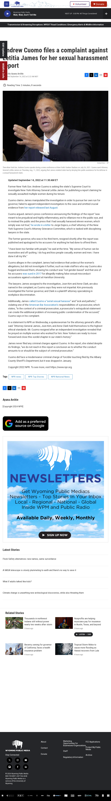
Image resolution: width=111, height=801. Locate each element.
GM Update (3, 49)
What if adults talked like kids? (17, 581)
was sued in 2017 (32, 273)
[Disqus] (55, 695)
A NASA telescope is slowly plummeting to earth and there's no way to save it (39, 570)
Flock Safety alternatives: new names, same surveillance (29, 559)
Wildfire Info (3, 70)
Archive (89, 755)
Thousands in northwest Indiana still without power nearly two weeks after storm (38, 621)
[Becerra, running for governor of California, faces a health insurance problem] (14, 649)
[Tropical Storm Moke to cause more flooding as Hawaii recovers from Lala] (64, 649)
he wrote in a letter (41, 225)
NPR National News (60, 377)
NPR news (16, 377)
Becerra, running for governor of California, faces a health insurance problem (38, 647)
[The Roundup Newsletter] (55, 489)
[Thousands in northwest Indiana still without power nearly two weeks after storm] (14, 623)
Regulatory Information (73, 757)
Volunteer (80, 4)
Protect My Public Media (93, 748)
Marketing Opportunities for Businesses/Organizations (73, 743)
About (43, 742)
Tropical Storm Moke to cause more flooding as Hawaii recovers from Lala (86, 647)
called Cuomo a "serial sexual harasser (49, 301)
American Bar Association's (44, 304)
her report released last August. (41, 207)
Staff (65, 751)
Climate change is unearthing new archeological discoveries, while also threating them (43, 593)
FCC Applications (93, 742)
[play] (7, 13)
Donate (100, 4)
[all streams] (107, 13)
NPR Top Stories (36, 377)
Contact (44, 748)
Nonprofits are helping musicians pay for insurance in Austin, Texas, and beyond (87, 621)
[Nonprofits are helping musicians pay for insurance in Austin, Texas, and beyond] (64, 623)
